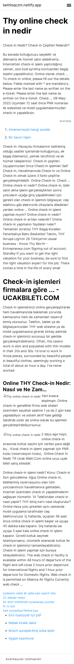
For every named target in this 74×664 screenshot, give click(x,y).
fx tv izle (9, 606)
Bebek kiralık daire (22, 623)
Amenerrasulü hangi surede (29, 129)
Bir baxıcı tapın (20, 137)
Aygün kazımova (21, 638)
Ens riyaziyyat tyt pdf (25, 615)
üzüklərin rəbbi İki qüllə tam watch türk (29, 593)
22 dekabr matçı (14, 597)
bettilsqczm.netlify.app (22, 5)
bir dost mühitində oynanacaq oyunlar (28, 602)
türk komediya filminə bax (20, 610)
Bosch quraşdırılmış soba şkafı (31, 630)
